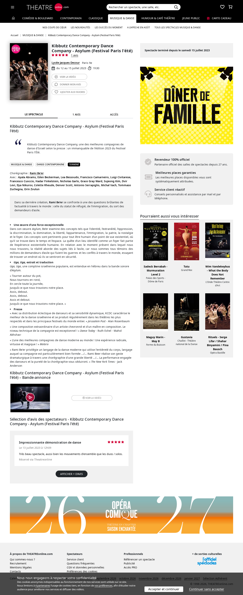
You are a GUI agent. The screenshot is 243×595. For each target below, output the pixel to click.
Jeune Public (191, 18)
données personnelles (90, 567)
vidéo (68, 76)
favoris (72, 92)
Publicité (129, 563)
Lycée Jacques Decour (66, 62)
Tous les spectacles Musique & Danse (178, 27)
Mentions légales (21, 567)
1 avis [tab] (76, 114)
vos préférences (103, 585)
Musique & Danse (122, 18)
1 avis (74, 55)
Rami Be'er (37, 173)
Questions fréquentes (81, 563)
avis (70, 84)
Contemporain (71, 18)
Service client (75, 559)
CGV (69, 567)
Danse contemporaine (50, 164)
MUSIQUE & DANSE (21, 164)
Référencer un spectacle (139, 559)
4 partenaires (42, 585)
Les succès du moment (109, 27)
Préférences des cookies (82, 571)
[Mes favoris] (222, 7)
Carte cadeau (221, 18)
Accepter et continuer (163, 589)
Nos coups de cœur (54, 27)
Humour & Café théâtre (158, 18)
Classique (96, 18)
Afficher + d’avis (71, 474)
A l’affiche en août (138, 27)
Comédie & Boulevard (37, 18)
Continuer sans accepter (206, 589)
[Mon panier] (230, 7)
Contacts (15, 571)
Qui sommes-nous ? (22, 559)
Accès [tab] (114, 114)
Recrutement (18, 563)
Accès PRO (130, 567)
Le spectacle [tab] (34, 114)
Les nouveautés (80, 27)
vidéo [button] (93, 398)
